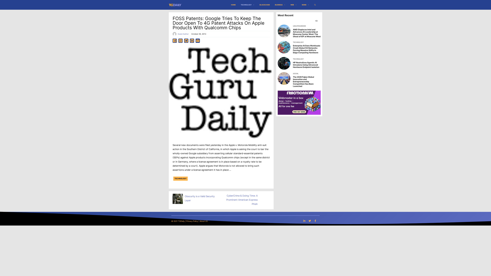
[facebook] (175, 41)
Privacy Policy (192, 221)
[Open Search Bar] (315, 5)
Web (292, 5)
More (304, 5)
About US (204, 221)
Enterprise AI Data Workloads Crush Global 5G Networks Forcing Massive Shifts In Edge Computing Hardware (306, 49)
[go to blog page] (316, 20)
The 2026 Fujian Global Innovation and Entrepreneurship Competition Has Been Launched (303, 81)
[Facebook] (315, 221)
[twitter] (186, 41)
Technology (246, 5)
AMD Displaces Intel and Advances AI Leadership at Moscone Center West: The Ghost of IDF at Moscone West (307, 33)
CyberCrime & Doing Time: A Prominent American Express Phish (242, 199)
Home (233, 5)
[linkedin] (192, 41)
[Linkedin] (304, 221)
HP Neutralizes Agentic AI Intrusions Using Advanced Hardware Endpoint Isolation (306, 64)
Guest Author (183, 34)
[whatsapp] (180, 41)
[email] (198, 41)
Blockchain (265, 5)
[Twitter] (310, 221)
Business (279, 5)
